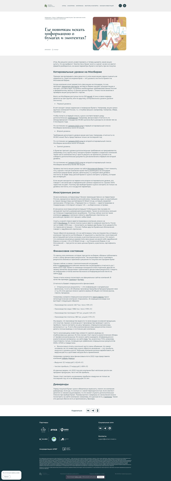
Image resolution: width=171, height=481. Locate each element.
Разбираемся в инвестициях (65, 17)
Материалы (79, 5)
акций (89, 96)
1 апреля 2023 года (75, 126)
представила (98, 297)
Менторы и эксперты (91, 5)
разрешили (64, 265)
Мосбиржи (62, 223)
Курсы (64, 5)
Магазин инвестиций (107, 5)
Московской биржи (95, 169)
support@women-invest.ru (107, 439)
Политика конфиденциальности (69, 473)
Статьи (54, 17)
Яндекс (81, 279)
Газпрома (108, 397)
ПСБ (60, 273)
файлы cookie (78, 477)
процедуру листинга (70, 86)
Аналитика (71, 5)
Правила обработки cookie (97, 473)
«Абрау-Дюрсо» (68, 358)
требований (73, 118)
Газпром (72, 279)
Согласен (100, 477)
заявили (65, 215)
